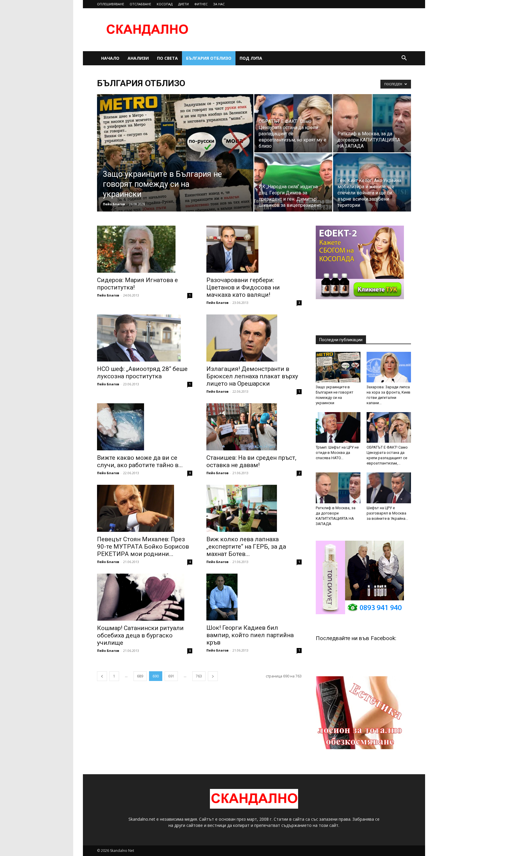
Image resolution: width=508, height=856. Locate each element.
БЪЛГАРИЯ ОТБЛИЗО (208, 58)
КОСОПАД (165, 4)
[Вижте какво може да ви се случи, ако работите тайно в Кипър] (144, 426)
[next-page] (213, 676)
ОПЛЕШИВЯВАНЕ (110, 4)
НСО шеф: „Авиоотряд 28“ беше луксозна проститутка (142, 372)
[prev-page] (102, 676)
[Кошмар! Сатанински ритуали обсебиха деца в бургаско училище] (144, 597)
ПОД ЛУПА (251, 58)
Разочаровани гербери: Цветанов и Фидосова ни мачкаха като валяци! (243, 287)
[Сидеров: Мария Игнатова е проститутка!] (144, 249)
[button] (404, 58)
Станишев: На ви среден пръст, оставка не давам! (251, 461)
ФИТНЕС (201, 4)
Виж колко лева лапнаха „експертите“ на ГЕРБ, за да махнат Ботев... (246, 546)
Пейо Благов (114, 204)
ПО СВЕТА (167, 58)
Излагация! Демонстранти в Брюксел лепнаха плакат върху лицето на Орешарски (252, 376)
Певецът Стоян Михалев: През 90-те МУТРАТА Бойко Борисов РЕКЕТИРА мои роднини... (143, 546)
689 (140, 676)
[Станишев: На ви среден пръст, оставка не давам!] (254, 426)
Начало (110, 58)
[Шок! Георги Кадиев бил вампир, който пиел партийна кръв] (254, 597)
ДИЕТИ (183, 4)
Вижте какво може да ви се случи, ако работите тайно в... (140, 461)
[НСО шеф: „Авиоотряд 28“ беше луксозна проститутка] (144, 338)
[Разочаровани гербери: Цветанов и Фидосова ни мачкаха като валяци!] (254, 249)
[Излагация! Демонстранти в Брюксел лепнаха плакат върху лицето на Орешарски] (254, 338)
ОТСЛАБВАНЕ (140, 4)
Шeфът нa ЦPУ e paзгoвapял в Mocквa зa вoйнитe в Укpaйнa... (387, 513)
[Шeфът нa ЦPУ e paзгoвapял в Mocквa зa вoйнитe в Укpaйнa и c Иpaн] (389, 487)
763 (199, 676)
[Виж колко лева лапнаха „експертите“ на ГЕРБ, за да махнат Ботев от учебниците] (254, 508)
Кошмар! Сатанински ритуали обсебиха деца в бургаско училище (140, 635)
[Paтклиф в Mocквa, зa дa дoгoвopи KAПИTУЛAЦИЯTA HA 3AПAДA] (372, 123)
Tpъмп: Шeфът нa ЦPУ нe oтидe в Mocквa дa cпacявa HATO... (337, 452)
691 (171, 676)
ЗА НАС (219, 4)
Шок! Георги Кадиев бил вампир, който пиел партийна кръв (250, 635)
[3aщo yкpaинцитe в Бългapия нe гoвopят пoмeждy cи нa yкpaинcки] (175, 162)
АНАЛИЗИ (138, 58)
